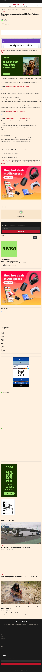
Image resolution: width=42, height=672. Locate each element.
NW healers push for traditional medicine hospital (9, 261)
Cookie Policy (25, 670)
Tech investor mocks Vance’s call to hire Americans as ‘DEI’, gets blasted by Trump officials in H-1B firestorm (19, 262)
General (5, 9)
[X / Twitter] (17, 628)
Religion (2, 347)
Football (2, 340)
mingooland (6, 19)
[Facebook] (20, 628)
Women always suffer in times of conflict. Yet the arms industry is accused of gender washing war (19, 607)
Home (2, 9)
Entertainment (3, 337)
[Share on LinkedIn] (6, 24)
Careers (2, 652)
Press (2, 653)
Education (2, 336)
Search (2, 235)
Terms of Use (21, 670)
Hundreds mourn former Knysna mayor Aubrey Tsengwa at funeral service (13, 266)
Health (2, 343)
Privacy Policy (16, 670)
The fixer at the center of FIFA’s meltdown (8, 265)
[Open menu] (40, 5)
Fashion (2, 339)
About (2, 646)
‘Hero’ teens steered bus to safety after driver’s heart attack (15, 547)
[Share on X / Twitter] (2, 24)
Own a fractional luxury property (6, 201)
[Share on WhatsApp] (8, 24)
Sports (2, 349)
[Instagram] (22, 628)
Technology (3, 350)
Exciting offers (3, 355)
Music (2, 345)
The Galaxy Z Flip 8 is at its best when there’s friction (10, 264)
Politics (2, 346)
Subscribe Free (21, 231)
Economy (2, 335)
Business (2, 331)
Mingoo (27, 667)
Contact (2, 648)
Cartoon (2, 332)
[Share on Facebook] (4, 24)
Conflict (2, 333)
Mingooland (18, 4)
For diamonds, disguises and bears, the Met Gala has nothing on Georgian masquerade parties (19, 577)
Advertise (2, 650)
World (2, 351)
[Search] (37, 5)
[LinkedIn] (25, 628)
